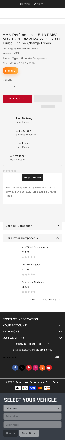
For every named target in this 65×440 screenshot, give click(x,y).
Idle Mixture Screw (31, 264)
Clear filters (29, 433)
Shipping (12, 49)
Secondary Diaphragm (33, 282)
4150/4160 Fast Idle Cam (35, 247)
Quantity (7, 80)
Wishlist (38, 4)
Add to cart (17, 98)
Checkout (25, 4)
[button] (29, 257)
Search (10, 433)
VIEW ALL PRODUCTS (43, 299)
